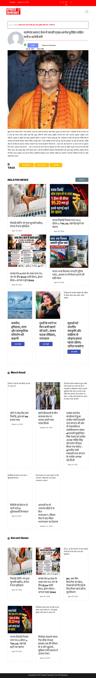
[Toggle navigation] (87, 11)
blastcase (42, 165)
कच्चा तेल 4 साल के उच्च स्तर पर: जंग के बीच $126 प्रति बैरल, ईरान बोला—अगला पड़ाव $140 (26, 277)
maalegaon (26, 165)
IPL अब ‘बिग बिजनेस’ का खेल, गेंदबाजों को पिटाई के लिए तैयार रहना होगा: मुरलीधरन (76, 586)
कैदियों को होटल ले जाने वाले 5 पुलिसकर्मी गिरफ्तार (19, 508)
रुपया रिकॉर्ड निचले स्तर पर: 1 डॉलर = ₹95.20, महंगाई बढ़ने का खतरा (68, 224)
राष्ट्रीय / (16, 25)
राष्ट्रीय (33, 45)
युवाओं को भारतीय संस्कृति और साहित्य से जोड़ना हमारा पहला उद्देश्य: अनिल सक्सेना (75, 335)
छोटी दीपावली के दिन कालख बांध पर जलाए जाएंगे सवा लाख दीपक (48, 418)
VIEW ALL (82, 180)
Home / (11, 25)
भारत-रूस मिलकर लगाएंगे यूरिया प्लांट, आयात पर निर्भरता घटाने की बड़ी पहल (68, 275)
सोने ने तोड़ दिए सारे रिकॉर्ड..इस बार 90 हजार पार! (19, 416)
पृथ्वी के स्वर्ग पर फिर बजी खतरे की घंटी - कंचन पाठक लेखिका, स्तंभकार (47, 331)
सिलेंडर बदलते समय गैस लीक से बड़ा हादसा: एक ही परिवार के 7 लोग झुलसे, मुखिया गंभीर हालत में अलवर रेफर (48, 645)
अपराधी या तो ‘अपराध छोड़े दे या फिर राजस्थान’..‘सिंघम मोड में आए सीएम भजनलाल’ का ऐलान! (48, 513)
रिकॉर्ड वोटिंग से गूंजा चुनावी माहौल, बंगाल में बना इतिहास (26, 225)
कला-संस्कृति (18, 344)
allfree (56, 165)
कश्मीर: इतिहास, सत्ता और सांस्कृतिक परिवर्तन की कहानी (19, 331)
